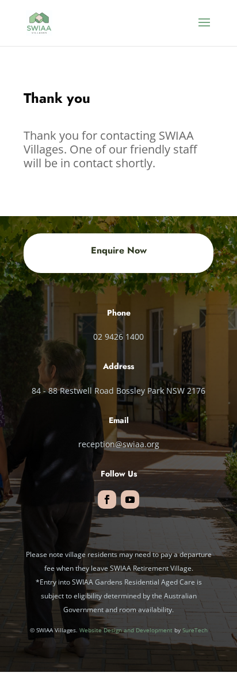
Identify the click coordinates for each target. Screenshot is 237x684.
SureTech (195, 630)
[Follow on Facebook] (107, 499)
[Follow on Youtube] (130, 499)
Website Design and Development (126, 630)
